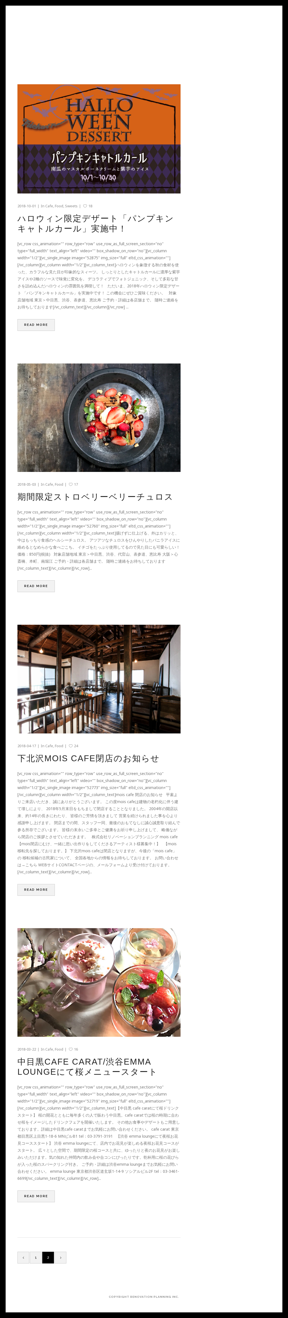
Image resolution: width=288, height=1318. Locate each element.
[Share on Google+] (35, 340)
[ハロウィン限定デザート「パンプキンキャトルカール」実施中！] (99, 139)
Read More (36, 325)
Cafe (49, 205)
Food (59, 205)
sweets (71, 205)
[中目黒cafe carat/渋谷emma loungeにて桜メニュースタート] (99, 982)
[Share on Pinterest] (50, 340)
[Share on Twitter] (27, 340)
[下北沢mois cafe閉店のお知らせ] (99, 679)
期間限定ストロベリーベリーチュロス (95, 496)
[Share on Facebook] (19, 340)
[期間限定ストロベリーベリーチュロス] (99, 417)
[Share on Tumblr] (42, 340)
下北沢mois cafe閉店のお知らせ (88, 758)
